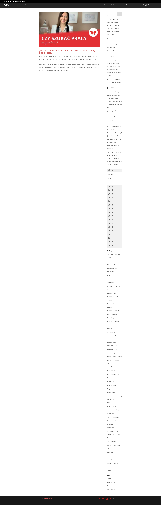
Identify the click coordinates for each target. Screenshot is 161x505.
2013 (110, 230)
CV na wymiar (120, 4)
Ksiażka (139, 4)
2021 (110, 201)
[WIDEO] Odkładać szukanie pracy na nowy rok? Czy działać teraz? (67, 51)
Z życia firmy (110, 460)
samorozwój (110, 413)
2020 (110, 204)
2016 (110, 219)
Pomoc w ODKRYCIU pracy (114, 356)
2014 (110, 227)
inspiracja (109, 300)
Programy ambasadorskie (114, 389)
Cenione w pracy (111, 282)
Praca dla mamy (111, 367)
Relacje (109, 402)
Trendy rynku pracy (71, 59)
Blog (144, 4)
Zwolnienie (110, 470)
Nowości (83, 56)
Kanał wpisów (111, 482)
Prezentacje (110, 381)
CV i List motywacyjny (113, 290)
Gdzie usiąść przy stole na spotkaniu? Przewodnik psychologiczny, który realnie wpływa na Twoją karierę (114, 69)
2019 (110, 208)
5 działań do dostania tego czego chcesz (114, 126)
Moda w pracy (111, 325)
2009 (110, 245)
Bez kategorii (110, 271)
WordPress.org (111, 489)
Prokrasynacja (111, 392)
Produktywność (111, 385)
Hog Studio (120, 498)
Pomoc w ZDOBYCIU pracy (50, 59)
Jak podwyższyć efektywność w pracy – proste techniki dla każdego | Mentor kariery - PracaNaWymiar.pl (114, 117)
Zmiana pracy (111, 467)
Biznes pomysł (111, 279)
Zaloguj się (110, 478)
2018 (110, 212)
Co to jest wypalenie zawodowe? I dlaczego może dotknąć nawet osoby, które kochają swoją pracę (113, 28)
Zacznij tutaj (151, 4)
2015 (110, 223)
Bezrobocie (110, 275)
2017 (110, 215)
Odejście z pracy (111, 332)
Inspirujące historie (112, 304)
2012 (110, 234)
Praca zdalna (110, 378)
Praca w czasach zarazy (113, 374)
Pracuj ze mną (130, 4)
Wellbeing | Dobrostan (113, 445)
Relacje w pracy (111, 406)
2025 (110, 186)
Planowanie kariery (112, 349)
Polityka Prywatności (46, 498)
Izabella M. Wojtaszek (54, 56)
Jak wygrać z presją (113, 164)
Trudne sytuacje (111, 441)
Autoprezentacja (111, 261)
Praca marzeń (62, 59)
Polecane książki (111, 353)
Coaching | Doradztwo (113, 286)
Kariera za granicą (112, 314)
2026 (110, 170)
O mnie (106, 4)
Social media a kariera (113, 417)
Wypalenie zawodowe (113, 456)
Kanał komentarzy (112, 486)
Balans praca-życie (75, 56)
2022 (110, 197)
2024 (110, 190)
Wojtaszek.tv (80, 59)
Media (112, 4)
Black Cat (109, 133)
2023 (110, 193)
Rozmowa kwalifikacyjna (114, 410)
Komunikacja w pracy (113, 318)
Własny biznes (111, 449)
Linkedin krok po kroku (113, 321)
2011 (110, 238)
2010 (110, 241)
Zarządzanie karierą (90, 59)
